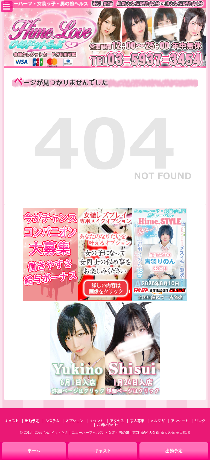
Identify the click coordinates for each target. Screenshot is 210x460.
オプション (74, 421)
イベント (96, 421)
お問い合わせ (107, 425)
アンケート (180, 421)
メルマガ (157, 421)
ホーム (33, 451)
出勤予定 (32, 421)
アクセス (117, 421)
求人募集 (137, 421)
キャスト (12, 421)
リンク (200, 421)
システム (52, 421)
